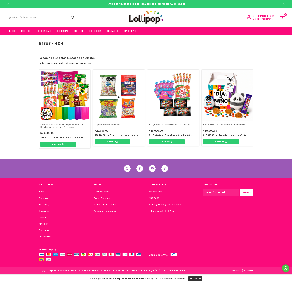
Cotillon (79, 31)
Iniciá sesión (267, 15)
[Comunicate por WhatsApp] (285, 268)
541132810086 (155, 191)
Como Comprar (102, 198)
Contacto (112, 31)
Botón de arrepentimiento (174, 270)
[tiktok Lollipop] (164, 168)
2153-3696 (154, 198)
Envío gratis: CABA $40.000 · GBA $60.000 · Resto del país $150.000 (146, 4)
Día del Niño (130, 31)
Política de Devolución (105, 204)
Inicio (12, 31)
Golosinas (62, 31)
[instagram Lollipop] (127, 168)
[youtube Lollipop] (152, 168)
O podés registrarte (263, 18)
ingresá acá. (154, 270)
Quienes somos (102, 191)
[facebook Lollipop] (139, 168)
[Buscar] (72, 17)
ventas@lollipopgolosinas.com (165, 204)
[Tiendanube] (242, 271)
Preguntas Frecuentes (105, 211)
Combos (25, 31)
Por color (95, 31)
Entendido (195, 278)
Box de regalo (43, 31)
